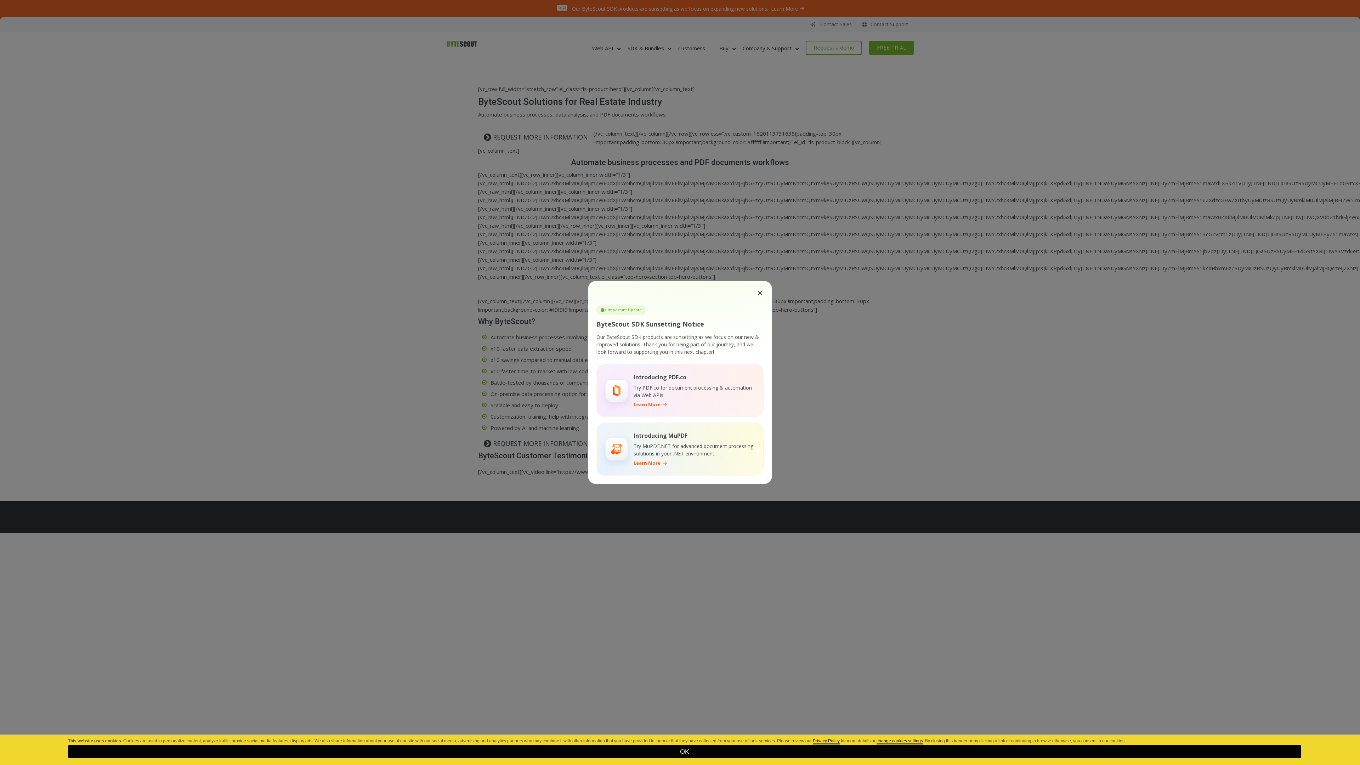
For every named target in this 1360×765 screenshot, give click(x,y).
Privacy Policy (826, 740)
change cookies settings (900, 740)
